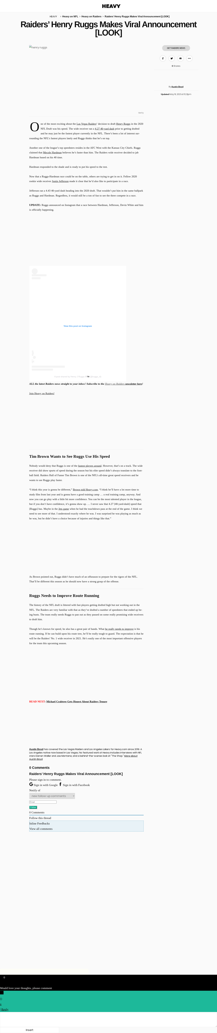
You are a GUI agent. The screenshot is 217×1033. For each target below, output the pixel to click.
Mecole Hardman (52, 152)
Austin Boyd (177, 86)
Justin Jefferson (60, 181)
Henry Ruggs (123, 123)
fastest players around (89, 465)
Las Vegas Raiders (86, 123)
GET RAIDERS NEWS (176, 48)
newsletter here (123, 383)
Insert (29, 1030)
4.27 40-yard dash (104, 128)
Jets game (63, 508)
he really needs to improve (119, 628)
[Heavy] (111, 6)
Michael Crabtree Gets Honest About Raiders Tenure (76, 701)
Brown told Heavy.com (85, 489)
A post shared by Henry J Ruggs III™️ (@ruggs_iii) (77, 376)
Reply (4, 1009)
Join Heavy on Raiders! (41, 393)
